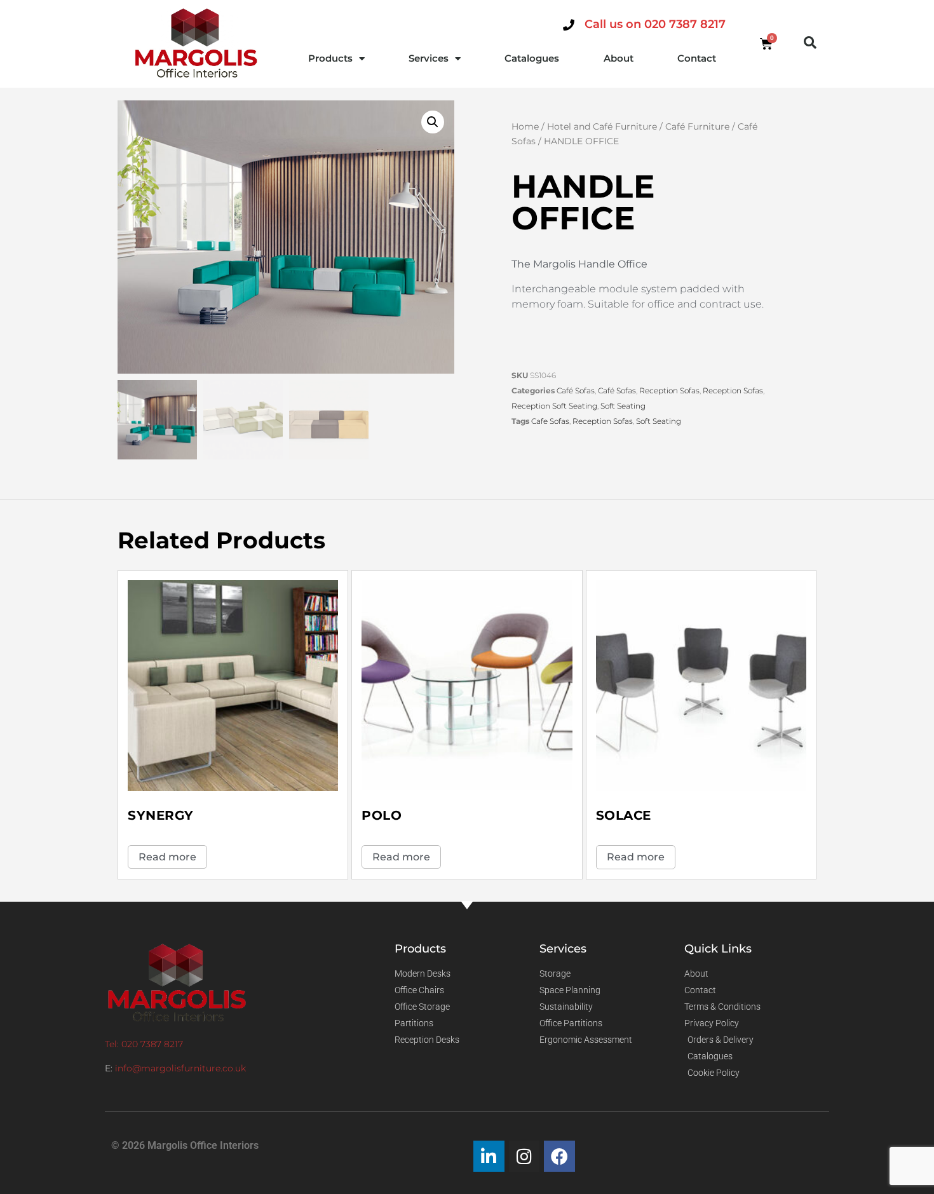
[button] (810, 42)
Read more (167, 857)
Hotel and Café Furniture (602, 126)
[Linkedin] (488, 1156)
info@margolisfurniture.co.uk (180, 1068)
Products (330, 58)
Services (429, 58)
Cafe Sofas (550, 421)
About (618, 58)
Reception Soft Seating (554, 405)
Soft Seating (623, 405)
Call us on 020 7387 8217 (655, 24)
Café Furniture (697, 126)
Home (525, 126)
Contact (696, 58)
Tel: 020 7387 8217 (144, 1044)
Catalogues (531, 58)
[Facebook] (559, 1156)
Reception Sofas (669, 390)
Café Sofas (576, 390)
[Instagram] (524, 1156)
